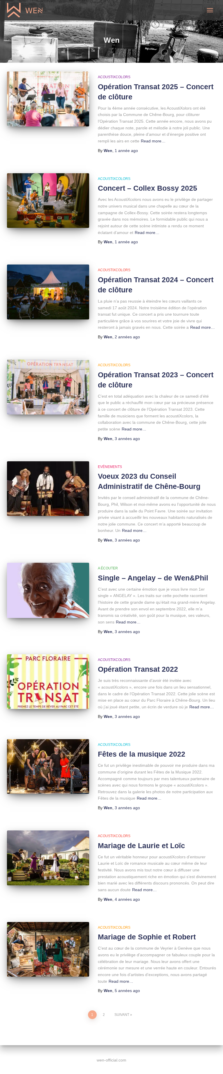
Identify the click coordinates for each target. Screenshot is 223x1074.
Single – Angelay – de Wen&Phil (153, 578)
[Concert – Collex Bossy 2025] (48, 200)
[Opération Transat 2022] (48, 681)
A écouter (108, 568)
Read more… (153, 141)
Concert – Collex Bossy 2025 (147, 188)
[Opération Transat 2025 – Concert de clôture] (48, 99)
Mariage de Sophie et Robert (147, 937)
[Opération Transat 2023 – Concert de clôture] (48, 387)
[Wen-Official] (27, 10)
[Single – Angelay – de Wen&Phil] (48, 590)
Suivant (121, 1015)
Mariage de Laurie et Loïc (141, 845)
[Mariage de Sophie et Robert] (48, 949)
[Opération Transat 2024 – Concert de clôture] (48, 292)
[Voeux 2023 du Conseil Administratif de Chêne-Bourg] (48, 488)
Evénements (110, 467)
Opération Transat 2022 (138, 669)
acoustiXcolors (114, 77)
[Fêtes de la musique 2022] (48, 766)
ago (126, 150)
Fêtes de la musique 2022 (141, 754)
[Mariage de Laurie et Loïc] (48, 857)
